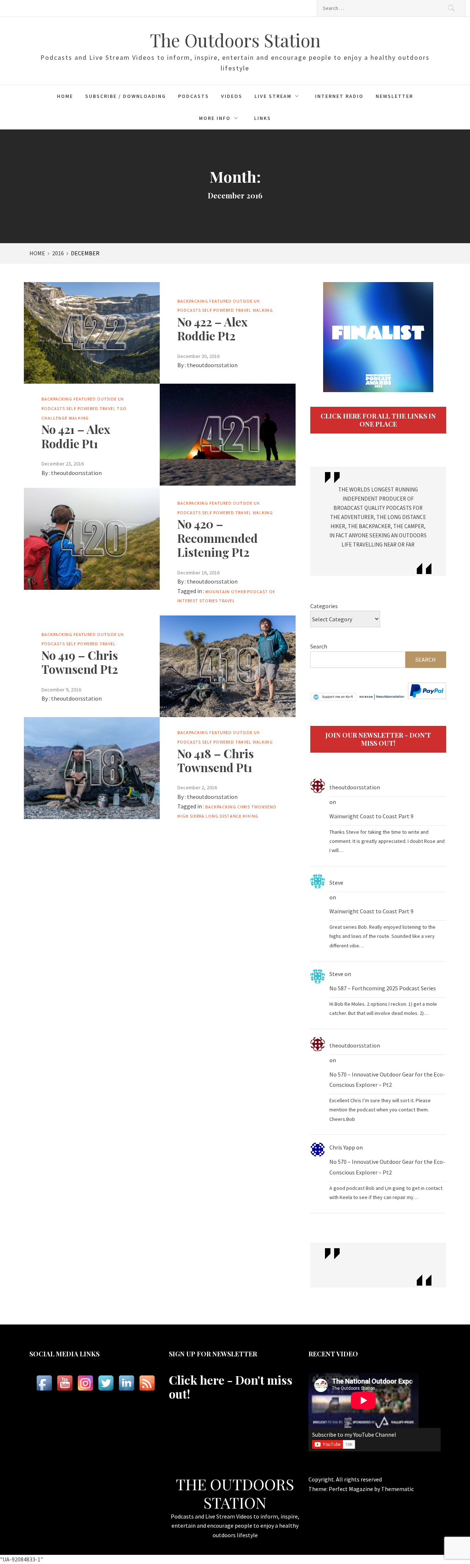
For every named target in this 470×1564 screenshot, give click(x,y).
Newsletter (394, 96)
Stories (208, 600)
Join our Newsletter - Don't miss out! (378, 739)
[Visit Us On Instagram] (85, 1383)
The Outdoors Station (235, 40)
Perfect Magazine (351, 1488)
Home (65, 96)
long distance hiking (232, 816)
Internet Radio (339, 96)
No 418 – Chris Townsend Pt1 (215, 760)
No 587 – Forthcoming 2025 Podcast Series (382, 988)
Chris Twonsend (256, 807)
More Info (215, 118)
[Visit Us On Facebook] (44, 1383)
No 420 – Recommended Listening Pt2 (217, 538)
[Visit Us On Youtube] (64, 1383)
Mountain (217, 591)
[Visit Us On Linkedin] (126, 1383)
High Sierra (191, 816)
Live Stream (273, 96)
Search (318, 646)
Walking (263, 310)
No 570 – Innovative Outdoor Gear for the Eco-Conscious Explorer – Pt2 (387, 1080)
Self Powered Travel (227, 310)
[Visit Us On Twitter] (105, 1383)
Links (262, 118)
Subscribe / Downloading (125, 96)
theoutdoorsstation (212, 365)
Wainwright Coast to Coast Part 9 (371, 816)
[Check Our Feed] (147, 1383)
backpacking (220, 807)
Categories (324, 606)
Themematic (397, 1488)
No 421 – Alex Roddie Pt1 (75, 436)
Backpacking (192, 301)
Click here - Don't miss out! (230, 1387)
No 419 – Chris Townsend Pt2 (79, 662)
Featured (220, 301)
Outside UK (246, 301)
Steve (336, 882)
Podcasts (193, 96)
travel (227, 600)
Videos (231, 96)
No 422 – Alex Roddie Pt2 (212, 328)
